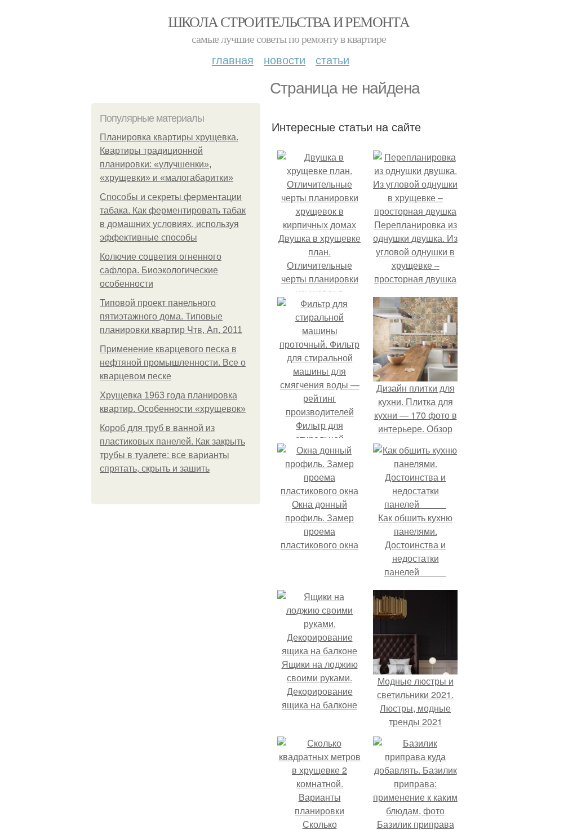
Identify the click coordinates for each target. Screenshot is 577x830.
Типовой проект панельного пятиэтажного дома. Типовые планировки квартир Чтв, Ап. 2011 (171, 316)
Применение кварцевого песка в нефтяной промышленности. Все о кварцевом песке (173, 362)
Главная (233, 59)
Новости (284, 59)
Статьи (332, 59)
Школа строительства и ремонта (289, 21)
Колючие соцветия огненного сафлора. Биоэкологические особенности (160, 270)
